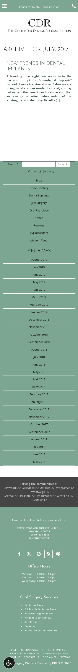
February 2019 (39, 304)
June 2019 (39, 274)
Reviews (39, 225)
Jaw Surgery (39, 203)
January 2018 (39, 402)
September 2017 (39, 432)
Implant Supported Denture (40, 630)
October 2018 (39, 334)
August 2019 (39, 259)
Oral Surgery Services (24, 653)
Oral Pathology (39, 210)
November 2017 (39, 417)
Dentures (29, 626)
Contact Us (31, 657)
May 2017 (39, 462)
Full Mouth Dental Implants (40, 609)
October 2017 (39, 424)
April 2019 (39, 289)
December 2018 (39, 319)
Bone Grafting (39, 188)
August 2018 (39, 349)
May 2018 (39, 372)
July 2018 (39, 357)
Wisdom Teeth (39, 240)
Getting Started (32, 650)
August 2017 (39, 439)
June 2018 (39, 364)
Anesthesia (30, 622)
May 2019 (39, 282)
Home (13, 650)
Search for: (14, 164)
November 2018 (39, 327)
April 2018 (39, 379)
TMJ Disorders (39, 233)
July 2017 (39, 447)
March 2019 (39, 297)
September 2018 (39, 342)
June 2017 (39, 454)
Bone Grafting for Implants (39, 613)
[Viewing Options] (9, 663)
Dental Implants (39, 195)
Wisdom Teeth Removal (38, 617)
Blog (39, 180)
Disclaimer (49, 657)
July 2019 (39, 267)
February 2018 (39, 394)
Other (39, 218)
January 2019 (39, 312)
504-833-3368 (41, 534)
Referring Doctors (55, 653)
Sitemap (65, 657)
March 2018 (39, 387)
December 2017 (39, 409)
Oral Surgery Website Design (27, 663)
